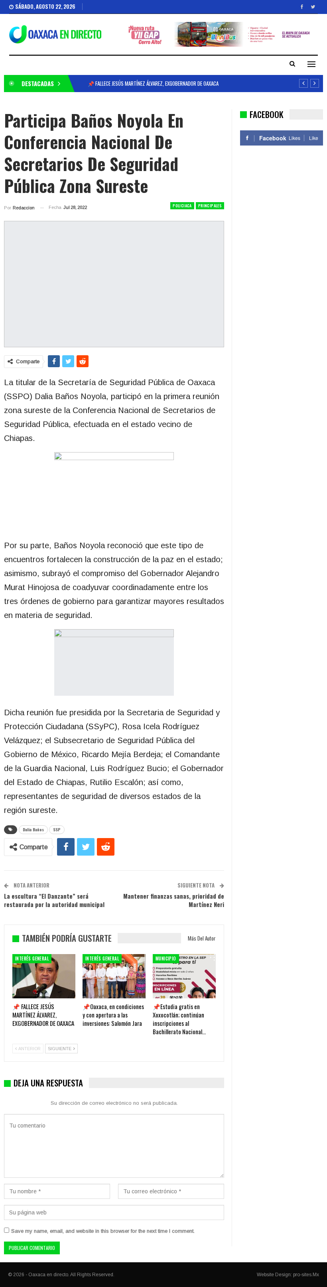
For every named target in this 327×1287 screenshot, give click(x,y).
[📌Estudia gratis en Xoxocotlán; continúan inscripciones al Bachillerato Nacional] (184, 976)
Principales (210, 206)
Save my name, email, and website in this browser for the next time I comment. (103, 1231)
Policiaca (182, 206)
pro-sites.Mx (306, 1274)
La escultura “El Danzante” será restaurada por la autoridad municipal (54, 900)
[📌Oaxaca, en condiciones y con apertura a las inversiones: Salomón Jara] (114, 976)
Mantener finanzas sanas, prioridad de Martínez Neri (173, 900)
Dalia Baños (33, 829)
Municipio (166, 958)
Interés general (32, 958)
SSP (57, 829)
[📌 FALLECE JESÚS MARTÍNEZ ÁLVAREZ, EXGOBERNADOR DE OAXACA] (43, 976)
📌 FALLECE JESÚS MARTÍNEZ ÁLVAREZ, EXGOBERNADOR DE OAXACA (153, 83)
